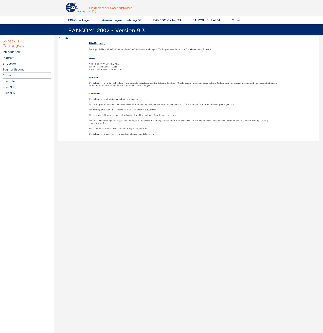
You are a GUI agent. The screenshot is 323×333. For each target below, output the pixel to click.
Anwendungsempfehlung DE (122, 20)
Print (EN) (9, 93)
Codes (236, 20)
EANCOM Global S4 (206, 20)
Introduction (11, 52)
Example (9, 81)
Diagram (8, 57)
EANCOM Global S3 (167, 20)
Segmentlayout (13, 69)
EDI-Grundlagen (79, 20)
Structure (9, 63)
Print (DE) (9, 87)
